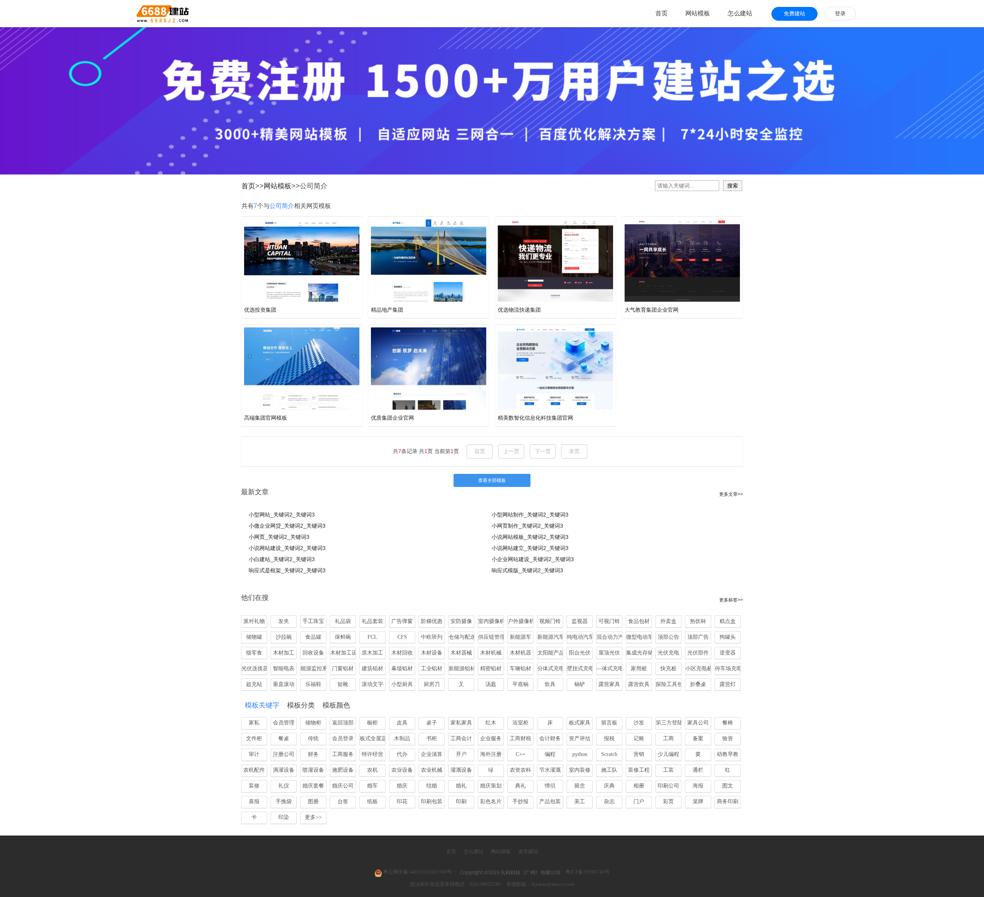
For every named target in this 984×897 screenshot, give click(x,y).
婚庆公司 (343, 786)
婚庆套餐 (313, 786)
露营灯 (728, 684)
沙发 (638, 723)
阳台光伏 (579, 653)
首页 (661, 13)
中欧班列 (431, 637)
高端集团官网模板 (265, 418)
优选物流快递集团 (519, 310)
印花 (402, 801)
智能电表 (283, 668)
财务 (313, 754)
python (579, 754)
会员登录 (343, 738)
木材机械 (491, 653)
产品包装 (550, 801)
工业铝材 (431, 668)
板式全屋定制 (373, 738)
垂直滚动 (283, 684)
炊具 (550, 684)
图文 (727, 786)
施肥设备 (343, 770)
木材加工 (283, 653)
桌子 (431, 723)
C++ (520, 754)
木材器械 (461, 653)
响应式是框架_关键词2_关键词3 (287, 570)
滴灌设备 (283, 770)
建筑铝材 (372, 668)
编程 (550, 754)
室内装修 (579, 770)
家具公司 (698, 723)
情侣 (550, 786)
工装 (668, 770)
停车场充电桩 (728, 668)
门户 (638, 801)
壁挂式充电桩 (580, 668)
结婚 (431, 786)
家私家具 (461, 723)
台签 (342, 801)
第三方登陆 (668, 723)
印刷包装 (431, 801)
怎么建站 (740, 13)
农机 (372, 770)
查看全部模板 (492, 480)
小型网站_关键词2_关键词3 (282, 515)
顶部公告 (668, 637)
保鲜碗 (343, 637)
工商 (668, 738)
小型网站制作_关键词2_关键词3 (530, 515)
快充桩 (668, 668)
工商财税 (520, 738)
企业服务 (491, 738)
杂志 (609, 801)
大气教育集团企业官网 (651, 310)
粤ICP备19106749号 (587, 872)
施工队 (609, 770)
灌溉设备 (461, 770)
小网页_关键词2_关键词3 (279, 537)
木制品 (402, 738)
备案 (698, 738)
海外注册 (491, 754)
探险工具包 (668, 684)
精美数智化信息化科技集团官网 (535, 418)
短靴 (342, 684)
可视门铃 (609, 621)
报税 (609, 738)
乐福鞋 (313, 684)
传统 (313, 738)
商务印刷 (727, 801)
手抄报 (520, 801)
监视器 (580, 621)
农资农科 (520, 770)
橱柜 (372, 723)
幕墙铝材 (402, 668)
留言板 (609, 723)
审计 (254, 754)
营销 (638, 754)
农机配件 (254, 770)
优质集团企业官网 (392, 418)
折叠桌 (698, 684)
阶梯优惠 (431, 621)
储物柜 (313, 723)
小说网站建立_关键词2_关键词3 (530, 548)
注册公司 (283, 754)
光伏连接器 (254, 668)
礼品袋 (343, 621)
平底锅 (520, 684)
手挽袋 (284, 801)
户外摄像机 (521, 621)
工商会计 (461, 738)
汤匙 (490, 684)
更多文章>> (731, 494)
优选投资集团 (260, 310)
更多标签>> (731, 600)
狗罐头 (728, 637)
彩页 (668, 801)
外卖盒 (668, 621)
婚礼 (461, 786)
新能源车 (520, 637)
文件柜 (254, 738)
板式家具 (579, 723)
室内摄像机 (491, 621)
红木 (490, 723)
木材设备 (431, 653)
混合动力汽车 (609, 637)
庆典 (609, 786)
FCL (372, 637)
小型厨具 (402, 684)
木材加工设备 (343, 653)
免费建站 (794, 14)
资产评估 (579, 738)
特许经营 (372, 754)
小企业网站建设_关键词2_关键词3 (533, 559)
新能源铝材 (461, 668)
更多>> (313, 817)
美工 (579, 801)
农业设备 (402, 770)
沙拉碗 (284, 637)
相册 (638, 786)
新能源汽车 (550, 637)
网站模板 (697, 13)
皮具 (402, 723)
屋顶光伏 (609, 653)
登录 (840, 14)
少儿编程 (668, 754)
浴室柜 (520, 723)
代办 (402, 754)
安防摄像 (461, 621)
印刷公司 (668, 786)
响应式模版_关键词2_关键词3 (527, 570)
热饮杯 (698, 621)
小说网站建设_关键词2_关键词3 (287, 548)
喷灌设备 (313, 770)
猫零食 (254, 653)
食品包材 (639, 621)
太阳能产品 (550, 653)
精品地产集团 (387, 310)
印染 (283, 817)
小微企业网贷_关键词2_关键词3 (287, 526)
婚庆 (402, 786)
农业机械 (431, 770)
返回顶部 (343, 723)
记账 (638, 738)
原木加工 (372, 653)
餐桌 (283, 738)
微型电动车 (639, 637)
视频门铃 (550, 621)
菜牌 (698, 801)
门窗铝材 (343, 668)
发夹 (283, 621)
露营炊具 (639, 684)
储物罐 (254, 637)
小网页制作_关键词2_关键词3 (527, 526)
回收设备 (313, 653)
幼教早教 (727, 754)
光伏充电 (668, 653)
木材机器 (520, 653)
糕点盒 (728, 621)
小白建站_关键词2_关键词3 (282, 559)
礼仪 (283, 786)
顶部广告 (698, 637)
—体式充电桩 (609, 668)
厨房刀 (432, 684)
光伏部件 (698, 653)
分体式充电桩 (550, 668)
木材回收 (402, 653)
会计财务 (550, 738)
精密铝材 (491, 668)
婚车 (372, 786)
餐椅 (727, 723)
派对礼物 (254, 621)
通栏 (698, 770)
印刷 (461, 801)
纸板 (372, 801)
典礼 (520, 786)
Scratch (609, 754)
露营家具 (609, 684)
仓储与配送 (461, 637)
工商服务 (343, 754)
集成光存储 (639, 653)
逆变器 (728, 653)
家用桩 (639, 668)
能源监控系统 (313, 668)
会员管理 (283, 723)
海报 (698, 786)
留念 (579, 786)
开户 (461, 754)
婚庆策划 (491, 786)
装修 (254, 786)
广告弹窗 (402, 621)
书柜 (431, 738)
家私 (254, 723)
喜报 (254, 801)
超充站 (254, 684)
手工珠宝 (313, 621)
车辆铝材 (520, 668)
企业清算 (431, 754)
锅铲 (579, 684)
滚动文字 (372, 684)
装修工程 (639, 770)
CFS (402, 637)
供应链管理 (491, 637)
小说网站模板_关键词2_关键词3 (530, 537)
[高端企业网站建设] (143, 13)
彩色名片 (491, 801)
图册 (313, 801)
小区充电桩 (698, 668)
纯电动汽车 (580, 637)
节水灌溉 (550, 770)
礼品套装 (372, 621)
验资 (727, 738)
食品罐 (313, 637)
